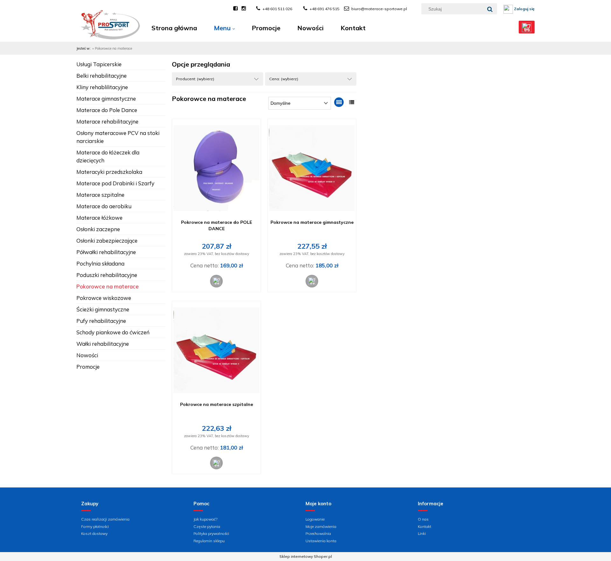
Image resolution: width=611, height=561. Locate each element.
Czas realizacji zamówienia (105, 519)
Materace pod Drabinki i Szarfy (115, 183)
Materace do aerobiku (103, 206)
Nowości (87, 355)
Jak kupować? (205, 519)
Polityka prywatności (211, 533)
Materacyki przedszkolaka (109, 171)
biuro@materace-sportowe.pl (379, 8)
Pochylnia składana (100, 263)
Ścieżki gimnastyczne (102, 309)
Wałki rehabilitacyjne (102, 343)
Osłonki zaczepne (98, 229)
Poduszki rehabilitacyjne (106, 275)
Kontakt (424, 526)
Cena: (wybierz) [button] (283, 78)
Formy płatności (95, 526)
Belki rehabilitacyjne (101, 75)
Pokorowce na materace (107, 286)
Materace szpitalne (100, 194)
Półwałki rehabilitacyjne (106, 252)
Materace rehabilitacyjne (107, 121)
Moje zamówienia (321, 526)
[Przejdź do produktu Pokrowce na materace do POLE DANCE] (216, 168)
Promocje (88, 366)
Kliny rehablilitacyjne (102, 87)
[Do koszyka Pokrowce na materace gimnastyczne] (312, 281)
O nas (423, 519)
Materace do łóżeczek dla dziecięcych (107, 156)
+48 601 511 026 (277, 8)
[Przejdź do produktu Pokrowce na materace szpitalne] (216, 350)
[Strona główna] (110, 31)
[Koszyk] (526, 27)
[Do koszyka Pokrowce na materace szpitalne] (216, 463)
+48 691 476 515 (324, 8)
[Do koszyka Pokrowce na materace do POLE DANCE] (216, 281)
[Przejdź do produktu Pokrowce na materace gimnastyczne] (312, 168)
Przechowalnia (318, 533)
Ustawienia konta (321, 540)
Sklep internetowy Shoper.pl (305, 556)
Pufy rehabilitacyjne (101, 320)
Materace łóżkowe (99, 217)
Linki (422, 533)
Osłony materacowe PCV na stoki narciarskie (117, 137)
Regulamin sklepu (209, 540)
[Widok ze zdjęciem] (338, 102)
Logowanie (315, 519)
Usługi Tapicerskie (99, 64)
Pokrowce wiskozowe (103, 298)
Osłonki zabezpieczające (106, 240)
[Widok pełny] (351, 102)
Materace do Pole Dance (106, 110)
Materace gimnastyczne (106, 98)
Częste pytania (206, 526)
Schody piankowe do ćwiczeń (113, 332)
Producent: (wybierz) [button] (195, 78)
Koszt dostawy (94, 533)
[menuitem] (174, 28)
